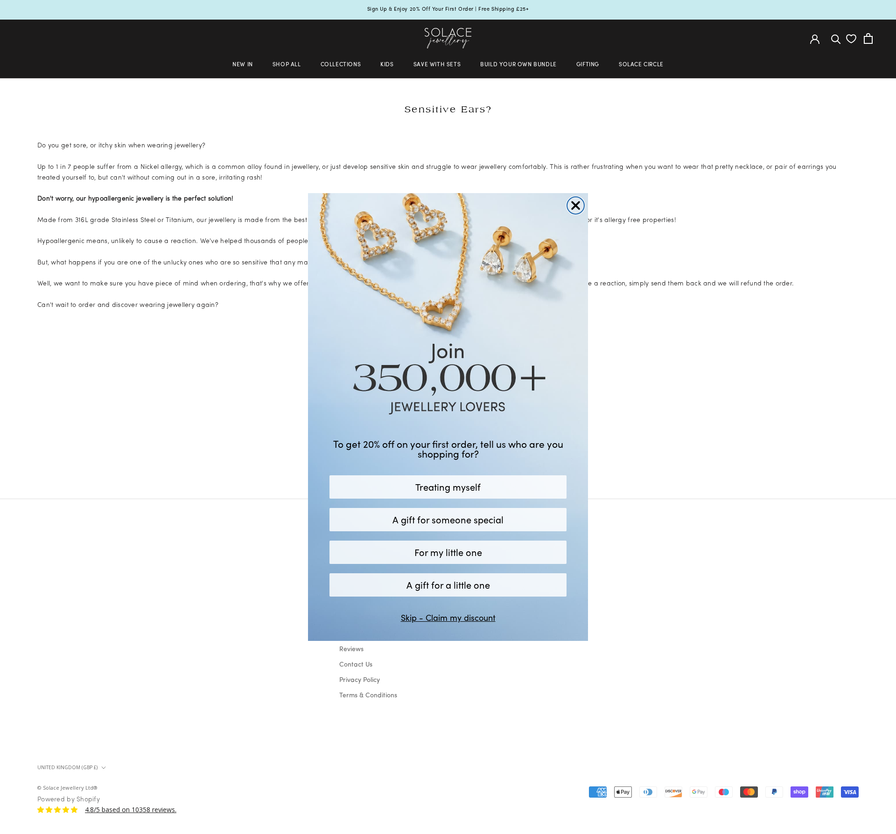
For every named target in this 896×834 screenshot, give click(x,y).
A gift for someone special (448, 519)
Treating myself (448, 486)
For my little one (448, 552)
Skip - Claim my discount (448, 617)
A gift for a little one (448, 584)
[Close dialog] (575, 205)
